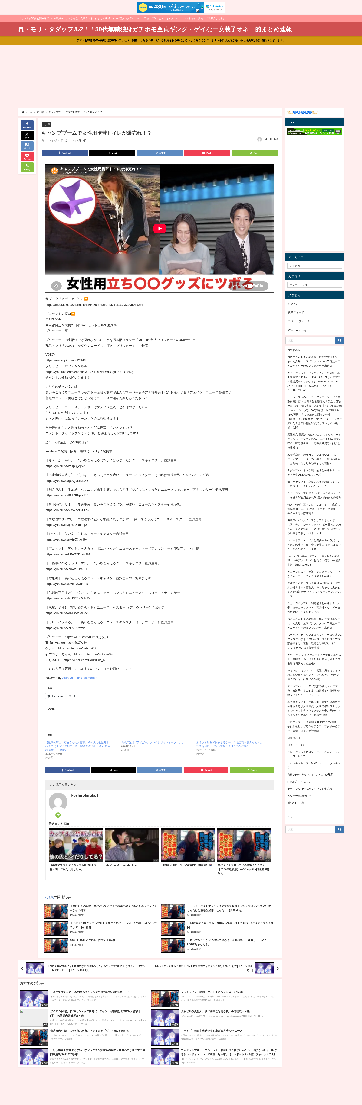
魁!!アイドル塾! (296, 802)
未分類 (46, 124)
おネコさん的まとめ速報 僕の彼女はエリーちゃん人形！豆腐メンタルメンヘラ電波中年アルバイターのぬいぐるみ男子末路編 (313, 361)
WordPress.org (297, 330)
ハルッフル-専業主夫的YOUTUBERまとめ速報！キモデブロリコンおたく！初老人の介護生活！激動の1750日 (313, 560)
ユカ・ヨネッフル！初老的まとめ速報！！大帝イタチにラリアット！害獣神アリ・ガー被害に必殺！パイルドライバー (313, 607)
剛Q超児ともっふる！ (300, 781)
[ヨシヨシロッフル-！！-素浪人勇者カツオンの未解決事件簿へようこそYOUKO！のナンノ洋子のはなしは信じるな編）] (314, 674)
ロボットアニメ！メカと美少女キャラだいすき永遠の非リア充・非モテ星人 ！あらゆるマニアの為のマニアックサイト (314, 544)
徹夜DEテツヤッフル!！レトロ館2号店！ (311, 774)
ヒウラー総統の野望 (299, 795)
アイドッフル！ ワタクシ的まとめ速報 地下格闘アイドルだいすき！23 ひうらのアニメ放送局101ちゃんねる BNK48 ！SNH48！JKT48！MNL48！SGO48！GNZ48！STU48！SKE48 (314, 381)
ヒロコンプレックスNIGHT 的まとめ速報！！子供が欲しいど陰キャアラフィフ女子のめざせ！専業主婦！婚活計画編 (314, 726)
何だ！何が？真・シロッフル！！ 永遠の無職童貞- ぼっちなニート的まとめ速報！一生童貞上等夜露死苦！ (314, 509)
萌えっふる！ (295, 737)
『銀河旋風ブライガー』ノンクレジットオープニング (152, 742)
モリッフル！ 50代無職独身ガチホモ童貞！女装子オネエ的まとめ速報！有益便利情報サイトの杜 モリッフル (313, 690)
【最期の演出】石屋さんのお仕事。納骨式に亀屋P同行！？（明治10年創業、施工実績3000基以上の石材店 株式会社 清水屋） (79, 746)
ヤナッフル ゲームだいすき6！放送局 (309, 788)
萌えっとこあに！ (297, 745)
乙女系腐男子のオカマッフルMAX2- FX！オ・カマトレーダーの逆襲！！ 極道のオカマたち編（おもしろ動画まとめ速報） (313, 459)
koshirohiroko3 (270, 139)
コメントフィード (298, 321)
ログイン (293, 303)
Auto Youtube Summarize (79, 677)
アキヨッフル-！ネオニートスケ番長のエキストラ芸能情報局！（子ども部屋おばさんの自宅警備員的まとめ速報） (314, 659)
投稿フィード (296, 312)
